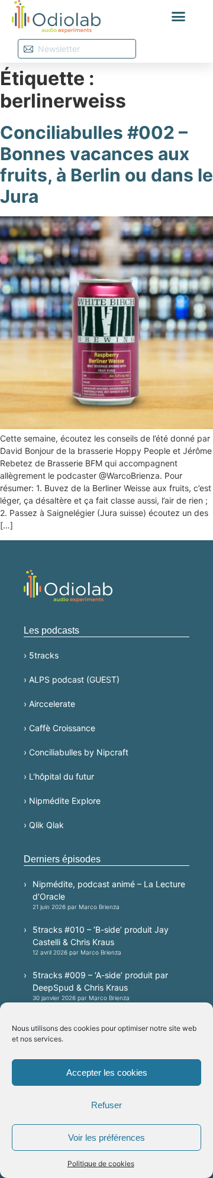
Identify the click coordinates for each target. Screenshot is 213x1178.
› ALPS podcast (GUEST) (72, 679)
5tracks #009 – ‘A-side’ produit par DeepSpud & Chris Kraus (100, 985)
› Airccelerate (49, 704)
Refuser (106, 1105)
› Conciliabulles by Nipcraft (76, 752)
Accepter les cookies (106, 1072)
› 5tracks (41, 655)
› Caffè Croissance (59, 728)
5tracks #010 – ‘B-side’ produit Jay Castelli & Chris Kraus (101, 940)
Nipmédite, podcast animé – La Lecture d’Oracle (109, 894)
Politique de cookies (100, 1163)
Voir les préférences (106, 1137)
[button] (178, 16)
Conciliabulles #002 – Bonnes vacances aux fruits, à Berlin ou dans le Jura (106, 164)
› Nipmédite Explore (62, 801)
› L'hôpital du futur (59, 776)
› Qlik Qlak (44, 825)
